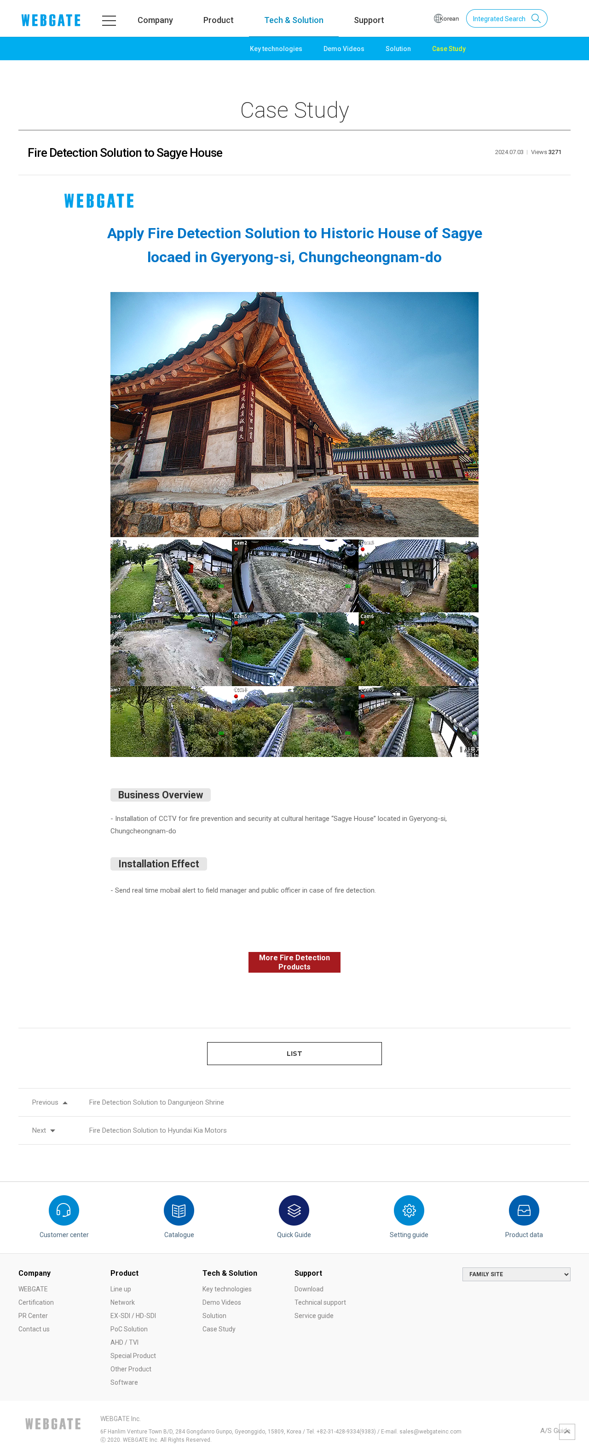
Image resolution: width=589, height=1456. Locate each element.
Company (155, 20)
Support (369, 20)
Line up (120, 1289)
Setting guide (409, 1234)
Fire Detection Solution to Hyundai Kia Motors (158, 1130)
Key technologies (276, 48)
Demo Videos (343, 48)
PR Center (33, 1315)
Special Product (133, 1355)
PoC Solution (129, 1329)
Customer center (64, 1234)
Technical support (320, 1302)
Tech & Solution (293, 20)
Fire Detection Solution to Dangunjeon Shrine (156, 1102)
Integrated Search (499, 19)
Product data (524, 1234)
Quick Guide (294, 1234)
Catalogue (179, 1234)
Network (122, 1302)
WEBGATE (33, 1289)
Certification (36, 1302)
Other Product (130, 1369)
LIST (294, 1053)
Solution (398, 48)
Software (124, 1382)
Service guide (314, 1315)
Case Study (449, 48)
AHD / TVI (124, 1342)
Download (308, 1289)
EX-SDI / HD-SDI (133, 1315)
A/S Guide (555, 1431)
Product (218, 20)
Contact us (34, 1329)
